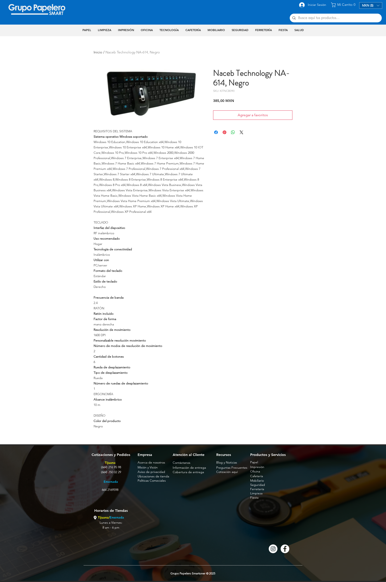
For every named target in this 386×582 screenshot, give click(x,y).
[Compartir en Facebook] (216, 132)
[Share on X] (241, 132)
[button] (344, 4)
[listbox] (370, 5)
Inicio (98, 52)
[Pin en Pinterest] (224, 132)
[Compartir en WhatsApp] (233, 132)
